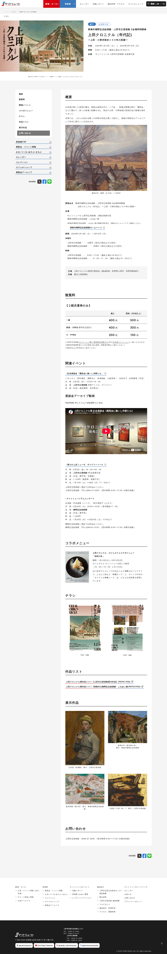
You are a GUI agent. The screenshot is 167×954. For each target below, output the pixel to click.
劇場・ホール (51, 4)
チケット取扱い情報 (26, 897)
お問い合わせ (25, 133)
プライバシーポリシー (133, 901)
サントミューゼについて (79, 887)
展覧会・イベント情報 (26, 147)
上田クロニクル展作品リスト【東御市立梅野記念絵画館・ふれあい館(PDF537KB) (103, 686)
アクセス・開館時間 (107, 911)
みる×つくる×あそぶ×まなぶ (29, 152)
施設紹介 (100, 887)
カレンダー (84, 4)
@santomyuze (25, 945)
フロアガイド (105, 904)
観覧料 (22, 99)
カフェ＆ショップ (135, 4)
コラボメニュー (26, 110)
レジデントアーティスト (82, 898)
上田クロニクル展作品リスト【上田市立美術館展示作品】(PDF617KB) (98, 681)
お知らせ (127, 894)
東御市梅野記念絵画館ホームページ (86, 227)
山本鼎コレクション (121, 342)
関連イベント (25, 105)
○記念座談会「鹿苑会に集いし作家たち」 (84, 373)
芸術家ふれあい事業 (80, 894)
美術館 (68, 4)
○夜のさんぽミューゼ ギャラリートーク (84, 464)
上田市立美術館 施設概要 (110, 900)
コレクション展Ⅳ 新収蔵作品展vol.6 (94, 342)
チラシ (22, 116)
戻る (7, 16)
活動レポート (98, 4)
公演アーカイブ (24, 900)
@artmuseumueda (90, 945)
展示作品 (23, 127)
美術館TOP (21, 142)
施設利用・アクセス (116, 4)
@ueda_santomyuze (67, 945)
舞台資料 (103, 897)
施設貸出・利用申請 (107, 908)
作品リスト (24, 122)
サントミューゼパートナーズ (135, 887)
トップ (6, 12)
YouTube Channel (45, 945)
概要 (21, 94)
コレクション (22, 162)
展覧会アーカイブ (24, 172)
